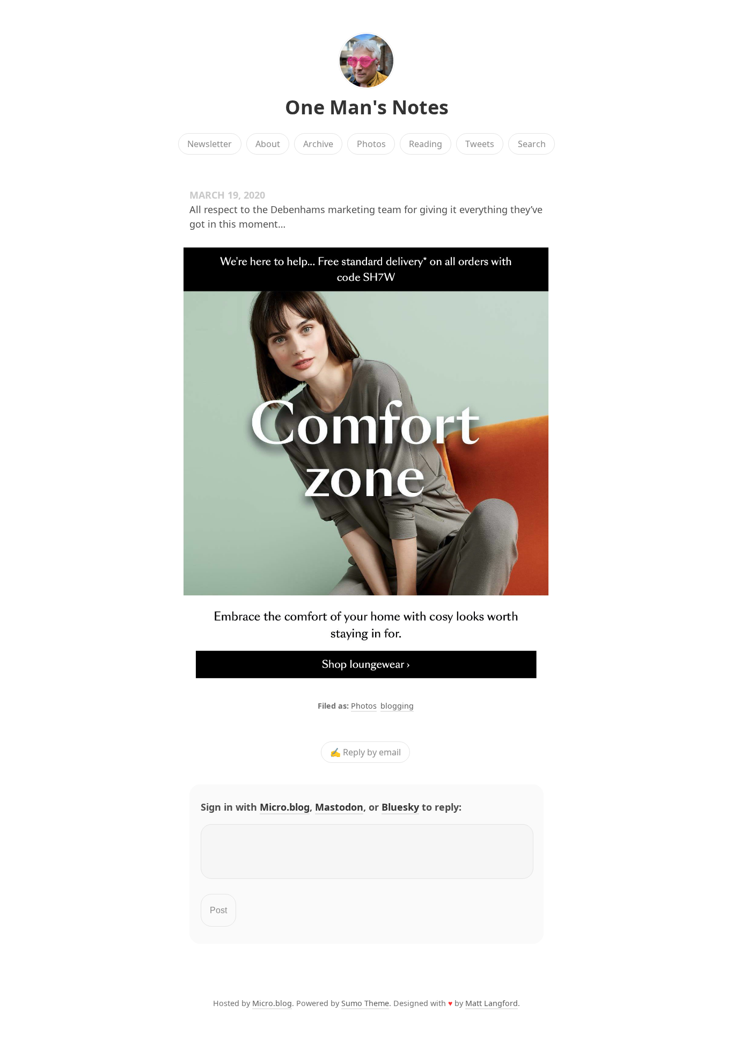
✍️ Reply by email (365, 752)
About (267, 144)
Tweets (479, 144)
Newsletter (209, 144)
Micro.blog (285, 806)
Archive (318, 144)
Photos (371, 144)
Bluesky (400, 806)
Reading (425, 144)
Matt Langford (491, 1003)
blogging (397, 706)
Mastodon (339, 806)
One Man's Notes (367, 107)
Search (532, 144)
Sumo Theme (365, 1003)
